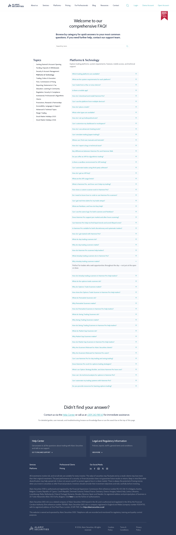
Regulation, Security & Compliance (48, 92)
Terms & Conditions (124, 528)
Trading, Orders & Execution (46, 78)
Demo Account (148, 5)
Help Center (69, 414)
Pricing (67, 5)
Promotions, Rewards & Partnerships (49, 103)
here (71, 497)
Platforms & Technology (45, 75)
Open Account (163, 5)
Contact (116, 5)
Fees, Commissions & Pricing (46, 82)
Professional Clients (67, 465)
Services (46, 5)
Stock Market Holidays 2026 (46, 120)
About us (34, 5)
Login (136, 5)
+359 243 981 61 (95, 414)
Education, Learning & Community (48, 89)
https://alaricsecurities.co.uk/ (93, 507)
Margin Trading (41, 113)
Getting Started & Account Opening (48, 64)
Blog (94, 5)
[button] (105, 74)
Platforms (57, 5)
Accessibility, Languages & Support (48, 106)
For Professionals (81, 5)
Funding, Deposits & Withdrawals (47, 68)
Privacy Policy (139, 528)
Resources (104, 5)
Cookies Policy (111, 528)
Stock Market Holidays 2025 (46, 116)
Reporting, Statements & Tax (46, 85)
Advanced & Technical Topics (46, 109)
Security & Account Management (47, 71)
